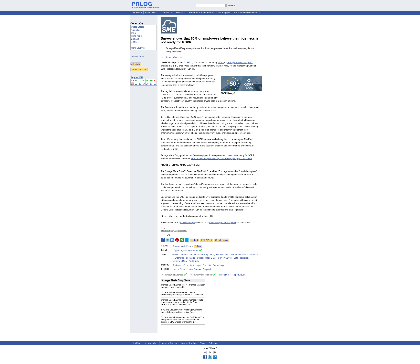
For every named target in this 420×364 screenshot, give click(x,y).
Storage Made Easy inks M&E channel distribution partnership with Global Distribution (182, 293)
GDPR (175, 254)
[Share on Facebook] (163, 240)
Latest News (151, 12)
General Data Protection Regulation (197, 254)
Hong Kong (136, 36)
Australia (135, 30)
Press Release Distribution (145, 7)
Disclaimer (224, 275)
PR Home (137, 12)
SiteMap (136, 343)
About (203, 343)
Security (207, 265)
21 (136, 84)
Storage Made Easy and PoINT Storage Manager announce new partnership (183, 286)
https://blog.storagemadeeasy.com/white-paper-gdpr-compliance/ (221, 158)
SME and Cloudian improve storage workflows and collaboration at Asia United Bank (181, 311)
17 (151, 84)
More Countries (138, 48)
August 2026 (137, 77)
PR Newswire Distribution (246, 12)
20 (140, 84)
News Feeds (166, 12)
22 (132, 84)
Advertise (213, 343)
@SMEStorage (187, 222)
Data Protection (241, 258)
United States (137, 27)
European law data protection (244, 254)
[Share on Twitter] (167, 240)
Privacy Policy (151, 343)
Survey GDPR (224, 258)
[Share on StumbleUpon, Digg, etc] (182, 240)
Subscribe (180, 12)
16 (155, 84)
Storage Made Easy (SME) (240, 62)
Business (176, 265)
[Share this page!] (210, 358)
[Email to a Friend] (187, 240)
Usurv (221, 62)
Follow (198, 246)
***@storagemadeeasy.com (185, 250)
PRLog (190, 62)
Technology (218, 265)
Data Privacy (222, 254)
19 (143, 84)
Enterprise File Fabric (185, 258)
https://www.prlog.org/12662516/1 (174, 231)
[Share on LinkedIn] (172, 240)
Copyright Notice (189, 343)
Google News (221, 240)
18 (147, 84)
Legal (198, 265)
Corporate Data (179, 261)
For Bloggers (224, 12)
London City (178, 269)
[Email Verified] (200, 250)
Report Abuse (239, 275)
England (135, 39)
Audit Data (194, 261)
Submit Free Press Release (202, 12)
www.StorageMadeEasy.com (222, 222)
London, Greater (193, 269)
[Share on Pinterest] (177, 240)
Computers (188, 265)
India (133, 33)
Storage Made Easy (174, 57)
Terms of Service (169, 343)
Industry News (137, 56)
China (133, 42)
